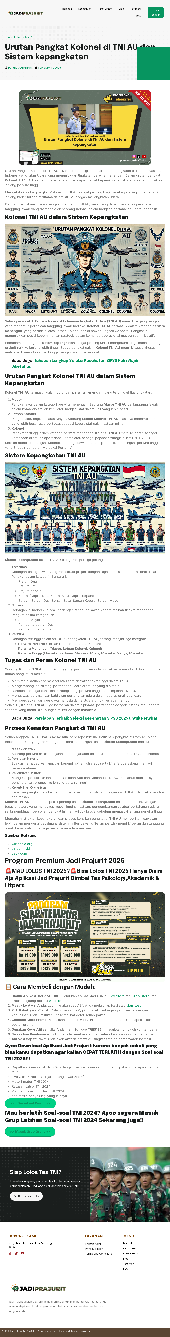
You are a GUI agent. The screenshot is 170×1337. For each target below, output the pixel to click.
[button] (10, 937)
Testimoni (135, 8)
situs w (132, 1005)
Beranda (67, 8)
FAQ (138, 16)
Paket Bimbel (105, 8)
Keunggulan (84, 8)
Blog (121, 8)
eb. (139, 1005)
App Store (141, 996)
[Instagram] (9, 1253)
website (55, 1001)
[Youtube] (22, 1253)
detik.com (19, 853)
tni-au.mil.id (21, 849)
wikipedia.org (22, 844)
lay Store (118, 996)
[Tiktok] (16, 1253)
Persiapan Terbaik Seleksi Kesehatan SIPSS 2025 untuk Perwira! (95, 718)
